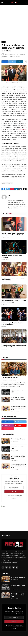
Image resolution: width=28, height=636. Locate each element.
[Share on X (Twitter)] (12, 61)
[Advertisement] (14, 24)
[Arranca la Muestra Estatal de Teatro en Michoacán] (14, 247)
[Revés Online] (14, 2)
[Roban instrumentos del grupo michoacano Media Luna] (5, 399)
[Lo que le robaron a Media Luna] (5, 392)
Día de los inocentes (7, 183)
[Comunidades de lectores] (14, 369)
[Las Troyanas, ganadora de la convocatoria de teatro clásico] (14, 269)
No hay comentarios (15, 56)
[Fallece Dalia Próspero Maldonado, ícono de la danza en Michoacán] (14, 291)
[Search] (26, 2)
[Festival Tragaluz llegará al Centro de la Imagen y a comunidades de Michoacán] (14, 224)
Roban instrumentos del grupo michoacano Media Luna (18, 399)
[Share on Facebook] (5, 61)
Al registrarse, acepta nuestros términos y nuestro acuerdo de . (14, 497)
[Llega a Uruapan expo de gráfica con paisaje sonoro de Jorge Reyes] (14, 336)
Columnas (4, 374)
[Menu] (2, 2)
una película (22, 129)
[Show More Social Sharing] (25, 61)
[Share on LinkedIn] (19, 61)
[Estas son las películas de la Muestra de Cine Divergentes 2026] (5, 408)
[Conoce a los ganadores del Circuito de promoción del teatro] (14, 314)
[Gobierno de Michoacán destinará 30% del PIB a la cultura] (14, 73)
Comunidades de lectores (9, 378)
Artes (3, 41)
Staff (7, 54)
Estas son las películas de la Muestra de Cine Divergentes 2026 (18, 408)
